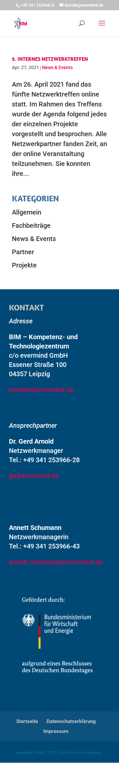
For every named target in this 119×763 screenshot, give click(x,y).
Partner (23, 252)
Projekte (24, 265)
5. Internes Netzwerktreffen (50, 59)
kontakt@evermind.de (41, 390)
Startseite (27, 721)
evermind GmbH (31, 752)
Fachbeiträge (31, 225)
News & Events (57, 67)
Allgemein (26, 212)
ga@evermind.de (34, 476)
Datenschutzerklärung (71, 721)
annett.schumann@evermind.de (56, 562)
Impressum (55, 731)
